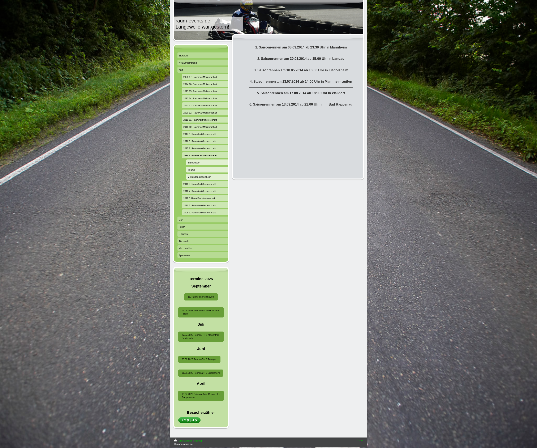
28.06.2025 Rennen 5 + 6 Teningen (199, 359)
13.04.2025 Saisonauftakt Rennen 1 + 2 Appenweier (201, 395)
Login (360, 440)
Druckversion (185, 440)
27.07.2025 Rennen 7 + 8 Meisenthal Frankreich (200, 336)
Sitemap (198, 440)
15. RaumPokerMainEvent (201, 296)
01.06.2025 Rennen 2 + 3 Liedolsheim (201, 373)
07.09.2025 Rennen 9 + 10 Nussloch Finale (200, 312)
